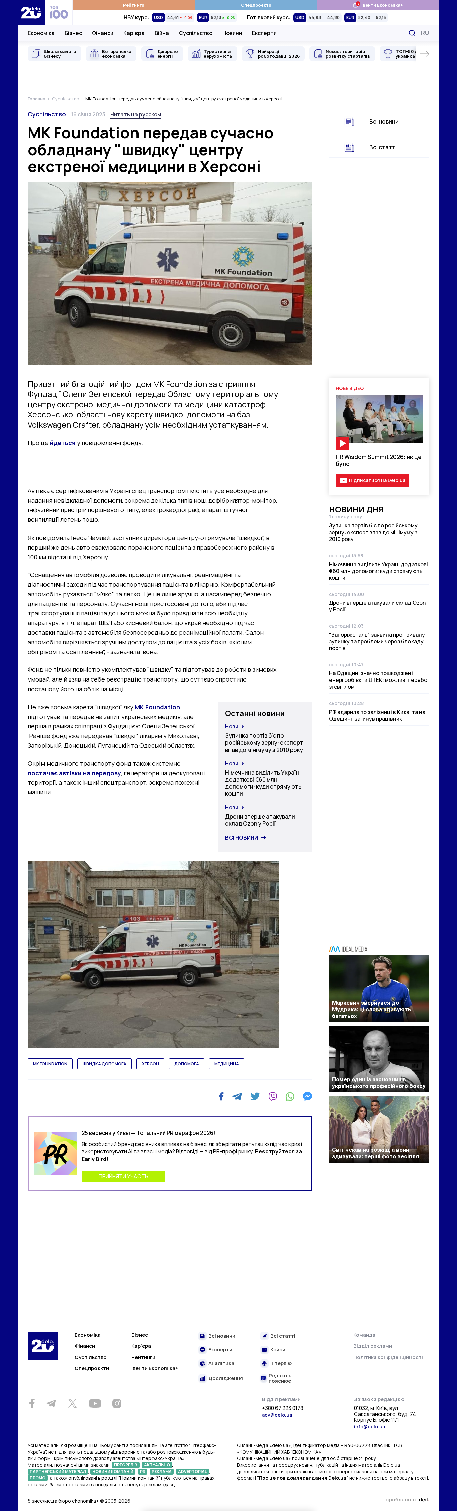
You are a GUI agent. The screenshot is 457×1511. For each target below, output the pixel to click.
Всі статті (383, 147)
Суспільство (195, 33)
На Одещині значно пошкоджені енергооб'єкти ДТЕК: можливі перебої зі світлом (379, 679)
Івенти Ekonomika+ (154, 1368)
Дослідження (225, 1378)
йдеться (63, 443)
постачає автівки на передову (74, 773)
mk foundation (50, 1064)
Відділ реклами (372, 1345)
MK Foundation (157, 707)
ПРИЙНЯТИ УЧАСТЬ (123, 1176)
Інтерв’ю (281, 1363)
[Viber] (272, 1096)
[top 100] (59, 12)
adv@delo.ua (277, 1414)
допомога (186, 1064)
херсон (150, 1064)
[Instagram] (116, 1403)
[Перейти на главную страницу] (31, 12)
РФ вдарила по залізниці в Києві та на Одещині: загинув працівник (377, 715)
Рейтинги (133, 5)
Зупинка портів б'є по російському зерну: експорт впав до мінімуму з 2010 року (264, 743)
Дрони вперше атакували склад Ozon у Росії (260, 820)
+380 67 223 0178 (282, 1408)
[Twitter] (255, 1096)
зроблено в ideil (407, 1500)
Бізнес (73, 33)
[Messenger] (307, 1096)
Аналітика (221, 1363)
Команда (364, 1334)
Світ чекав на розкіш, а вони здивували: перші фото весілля (375, 1153)
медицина (226, 1064)
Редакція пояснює (280, 1378)
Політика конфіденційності (388, 1357)
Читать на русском (135, 114)
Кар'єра (134, 33)
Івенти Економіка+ (378, 4)
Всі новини (241, 837)
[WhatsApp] (290, 1096)
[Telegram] (237, 1096)
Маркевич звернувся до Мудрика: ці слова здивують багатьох (372, 1009)
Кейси (277, 1350)
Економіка (41, 33)
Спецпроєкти (256, 5)
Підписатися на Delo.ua (377, 480)
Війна (162, 33)
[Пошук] (412, 33)
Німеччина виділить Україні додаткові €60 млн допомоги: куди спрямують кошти (263, 783)
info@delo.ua (369, 1426)
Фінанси (102, 33)
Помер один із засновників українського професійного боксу (379, 1082)
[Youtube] (94, 1403)
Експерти (264, 33)
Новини (232, 33)
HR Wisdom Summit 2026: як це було (379, 460)
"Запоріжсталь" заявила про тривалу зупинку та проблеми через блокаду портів (377, 641)
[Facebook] (221, 1096)
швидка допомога (104, 1064)
